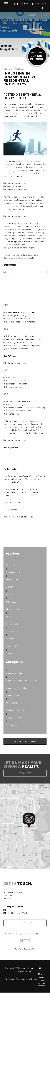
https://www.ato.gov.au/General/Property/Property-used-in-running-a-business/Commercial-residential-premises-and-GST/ (24, 479)
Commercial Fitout (14, 695)
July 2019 (10, 587)
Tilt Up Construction (14, 717)
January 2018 (12, 631)
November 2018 (13, 609)
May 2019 (10, 594)
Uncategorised (12, 725)
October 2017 (12, 646)
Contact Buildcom (10, 517)
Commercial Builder (14, 673)
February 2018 (12, 624)
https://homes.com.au (12, 510)
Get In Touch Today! (25, 741)
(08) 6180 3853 (21, 4)
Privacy (29, 971)
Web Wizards (10, 979)
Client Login (40, 4)
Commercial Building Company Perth (21, 681)
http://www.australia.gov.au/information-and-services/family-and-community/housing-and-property (21, 492)
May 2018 (10, 617)
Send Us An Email (17, 913)
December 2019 (13, 572)
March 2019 (11, 602)
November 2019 (13, 580)
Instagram (28, 934)
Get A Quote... (25, 773)
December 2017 (13, 639)
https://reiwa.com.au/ (12, 502)
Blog (41, 934)
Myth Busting (11, 703)
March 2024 (11, 565)
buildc (20, 98)
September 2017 (13, 653)
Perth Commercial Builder (16, 710)
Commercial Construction (16, 688)
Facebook (12, 934)
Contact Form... (25, 922)
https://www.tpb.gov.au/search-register (19, 248)
